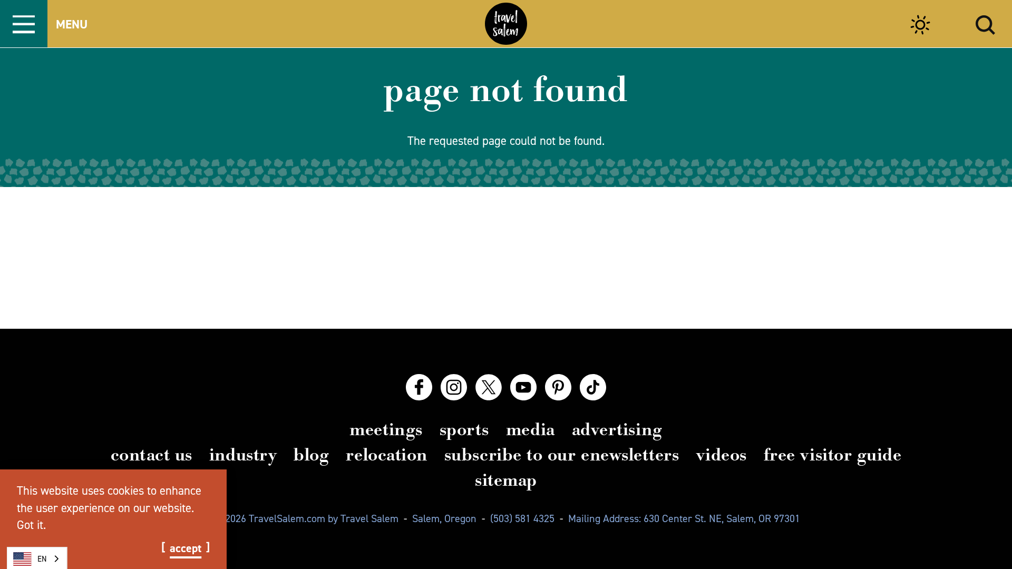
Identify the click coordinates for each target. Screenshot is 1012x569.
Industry (243, 454)
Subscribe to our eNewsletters (561, 454)
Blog (311, 454)
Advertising (617, 429)
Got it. (31, 525)
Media (530, 429)
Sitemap (506, 480)
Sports (464, 429)
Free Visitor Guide (833, 454)
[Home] (506, 24)
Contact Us (151, 454)
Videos (721, 454)
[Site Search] (985, 23)
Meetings (385, 429)
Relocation (386, 454)
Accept (185, 548)
